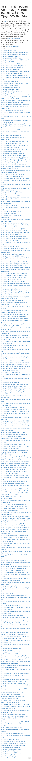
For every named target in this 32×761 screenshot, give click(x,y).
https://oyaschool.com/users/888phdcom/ (15, 535)
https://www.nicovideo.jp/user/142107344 (14, 265)
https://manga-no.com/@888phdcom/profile (15, 566)
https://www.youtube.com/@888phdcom (14, 52)
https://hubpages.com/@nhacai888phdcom (15, 273)
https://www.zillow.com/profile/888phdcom (15, 178)
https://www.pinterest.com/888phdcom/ (14, 54)
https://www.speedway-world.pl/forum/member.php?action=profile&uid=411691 (10, 652)
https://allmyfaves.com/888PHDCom (13, 432)
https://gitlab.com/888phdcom (11, 151)
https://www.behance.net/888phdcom (13, 66)
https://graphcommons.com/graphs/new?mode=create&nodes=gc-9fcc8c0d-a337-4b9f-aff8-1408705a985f (14, 493)
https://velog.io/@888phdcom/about (13, 407)
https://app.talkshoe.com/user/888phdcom (15, 363)
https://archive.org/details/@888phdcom (14, 141)
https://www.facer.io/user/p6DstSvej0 (13, 444)
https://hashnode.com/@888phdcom (13, 256)
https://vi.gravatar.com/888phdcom (12, 110)
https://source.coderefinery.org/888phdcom (15, 656)
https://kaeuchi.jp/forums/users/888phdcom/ (15, 543)
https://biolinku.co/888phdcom (11, 747)
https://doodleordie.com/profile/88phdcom (15, 450)
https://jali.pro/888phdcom (10, 755)
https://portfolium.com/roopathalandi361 (14, 384)
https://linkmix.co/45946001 (10, 448)
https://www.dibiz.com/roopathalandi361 (14, 475)
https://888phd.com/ (14, 38)
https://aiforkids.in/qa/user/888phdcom (14, 506)
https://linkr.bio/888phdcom (10, 240)
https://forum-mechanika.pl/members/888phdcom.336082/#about (15, 547)
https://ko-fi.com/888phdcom (11, 163)
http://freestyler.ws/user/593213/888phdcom (15, 704)
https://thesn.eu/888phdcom (10, 586)
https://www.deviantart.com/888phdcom (14, 157)
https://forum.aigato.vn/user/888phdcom (14, 572)
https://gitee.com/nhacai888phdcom (13, 196)
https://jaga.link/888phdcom (10, 87)
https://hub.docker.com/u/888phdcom (13, 165)
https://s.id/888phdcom (9, 93)
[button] (29, 758)
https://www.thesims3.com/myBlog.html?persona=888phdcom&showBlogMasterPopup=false (15, 718)
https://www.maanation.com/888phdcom (14, 529)
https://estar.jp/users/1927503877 (12, 727)
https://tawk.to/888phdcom (10, 147)
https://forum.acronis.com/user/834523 (14, 275)
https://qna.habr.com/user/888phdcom (13, 236)
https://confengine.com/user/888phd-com (14, 390)
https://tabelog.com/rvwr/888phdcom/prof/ (15, 161)
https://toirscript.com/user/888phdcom (14, 595)
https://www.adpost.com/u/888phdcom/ (14, 714)
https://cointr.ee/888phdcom (10, 89)
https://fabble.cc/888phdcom (10, 739)
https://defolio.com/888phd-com (12, 733)
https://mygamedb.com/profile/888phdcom (15, 679)
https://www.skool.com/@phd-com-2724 (14, 264)
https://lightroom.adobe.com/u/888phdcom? (15, 104)
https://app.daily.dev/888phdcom (12, 300)
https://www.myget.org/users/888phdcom (14, 335)
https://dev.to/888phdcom (9, 205)
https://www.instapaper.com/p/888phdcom (15, 283)
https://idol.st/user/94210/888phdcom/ (14, 570)
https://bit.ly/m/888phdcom (10, 62)
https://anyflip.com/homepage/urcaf (13, 281)
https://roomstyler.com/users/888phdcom (14, 481)
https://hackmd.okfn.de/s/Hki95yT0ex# (14, 386)
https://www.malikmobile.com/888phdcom (15, 526)
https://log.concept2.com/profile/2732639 (15, 364)
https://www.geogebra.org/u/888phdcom (14, 75)
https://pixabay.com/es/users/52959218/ (14, 149)
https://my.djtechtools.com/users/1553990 (15, 421)
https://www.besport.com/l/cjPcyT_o (13, 683)
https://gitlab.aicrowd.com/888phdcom (14, 434)
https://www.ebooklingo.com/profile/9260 (15, 673)
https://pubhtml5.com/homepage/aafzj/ (14, 291)
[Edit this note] (30, 2)
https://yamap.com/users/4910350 (12, 615)
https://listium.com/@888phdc (11, 648)
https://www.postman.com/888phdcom (14, 223)
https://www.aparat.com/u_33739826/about (15, 159)
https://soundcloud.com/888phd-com (13, 130)
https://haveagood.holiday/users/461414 (14, 681)
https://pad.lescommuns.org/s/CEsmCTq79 (15, 722)
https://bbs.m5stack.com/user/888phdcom (15, 361)
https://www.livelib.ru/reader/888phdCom (14, 318)
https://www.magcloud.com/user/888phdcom (16, 267)
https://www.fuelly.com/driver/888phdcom (15, 411)
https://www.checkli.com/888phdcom (13, 469)
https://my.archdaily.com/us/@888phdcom (15, 71)
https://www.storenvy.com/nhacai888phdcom (16, 262)
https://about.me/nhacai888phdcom (13, 174)
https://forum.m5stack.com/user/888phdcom (15, 423)
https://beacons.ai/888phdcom (11, 279)
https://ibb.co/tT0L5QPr (9, 213)
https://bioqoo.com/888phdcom (11, 753)
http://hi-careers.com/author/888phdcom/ (14, 537)
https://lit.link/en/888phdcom (10, 605)
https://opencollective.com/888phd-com (14, 238)
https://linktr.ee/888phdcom (10, 69)
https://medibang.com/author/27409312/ (14, 471)
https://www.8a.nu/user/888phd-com (13, 741)
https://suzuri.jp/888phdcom (10, 289)
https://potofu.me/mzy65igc (10, 382)
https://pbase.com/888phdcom (11, 194)
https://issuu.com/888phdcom (11, 135)
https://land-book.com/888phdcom (12, 483)
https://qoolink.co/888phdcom (11, 749)
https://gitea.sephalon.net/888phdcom (13, 568)
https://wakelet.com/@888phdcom (12, 254)
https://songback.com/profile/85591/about (15, 528)
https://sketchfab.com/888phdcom (12, 192)
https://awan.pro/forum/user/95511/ (12, 524)
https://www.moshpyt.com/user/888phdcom (15, 516)
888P (5, 21)
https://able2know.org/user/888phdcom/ (14, 489)
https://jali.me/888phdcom (9, 473)
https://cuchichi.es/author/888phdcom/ (14, 504)
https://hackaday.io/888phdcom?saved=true (15, 388)
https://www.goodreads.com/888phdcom (14, 145)
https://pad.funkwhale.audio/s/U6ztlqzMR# (15, 446)
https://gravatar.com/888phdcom (12, 58)
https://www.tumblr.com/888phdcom (13, 64)
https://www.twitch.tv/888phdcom (12, 68)
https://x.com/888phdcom (9, 50)
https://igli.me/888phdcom (10, 81)
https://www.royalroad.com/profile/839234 (15, 409)
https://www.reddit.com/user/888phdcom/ (15, 60)
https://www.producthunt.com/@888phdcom (15, 229)
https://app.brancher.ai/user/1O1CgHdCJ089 (15, 518)
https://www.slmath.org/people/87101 (13, 456)
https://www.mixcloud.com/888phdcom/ (14, 155)
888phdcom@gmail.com (13, 46)
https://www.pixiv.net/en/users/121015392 (14, 231)
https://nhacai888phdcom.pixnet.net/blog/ (15, 233)
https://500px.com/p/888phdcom (12, 176)
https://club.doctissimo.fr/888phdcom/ (13, 277)
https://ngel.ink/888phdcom (10, 751)
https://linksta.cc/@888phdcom (11, 91)
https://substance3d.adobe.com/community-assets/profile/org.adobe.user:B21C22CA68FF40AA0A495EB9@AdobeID (15, 97)
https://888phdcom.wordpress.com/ (13, 124)
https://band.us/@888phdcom (11, 234)
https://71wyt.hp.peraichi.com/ (11, 211)
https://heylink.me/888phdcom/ (11, 73)
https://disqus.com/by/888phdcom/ (12, 153)
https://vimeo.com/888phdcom (11, 56)
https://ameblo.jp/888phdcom (11, 143)
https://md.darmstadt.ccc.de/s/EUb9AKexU (15, 248)
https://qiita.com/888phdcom (10, 246)
